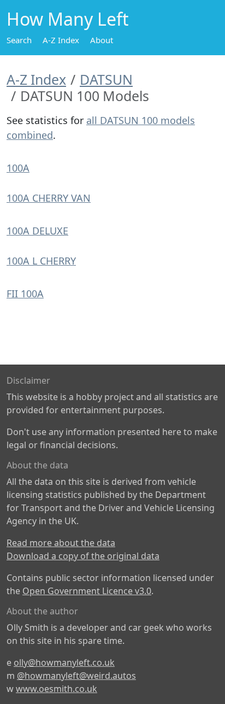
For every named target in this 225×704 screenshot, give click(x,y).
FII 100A (25, 293)
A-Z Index (61, 39)
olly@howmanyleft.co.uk (64, 662)
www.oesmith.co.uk (56, 689)
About (101, 39)
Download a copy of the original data (83, 556)
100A (18, 167)
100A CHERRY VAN (49, 197)
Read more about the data (61, 543)
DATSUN (106, 79)
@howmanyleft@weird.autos (76, 676)
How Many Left (68, 19)
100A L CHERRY (41, 260)
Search (19, 39)
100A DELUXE (37, 230)
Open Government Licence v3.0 (86, 591)
